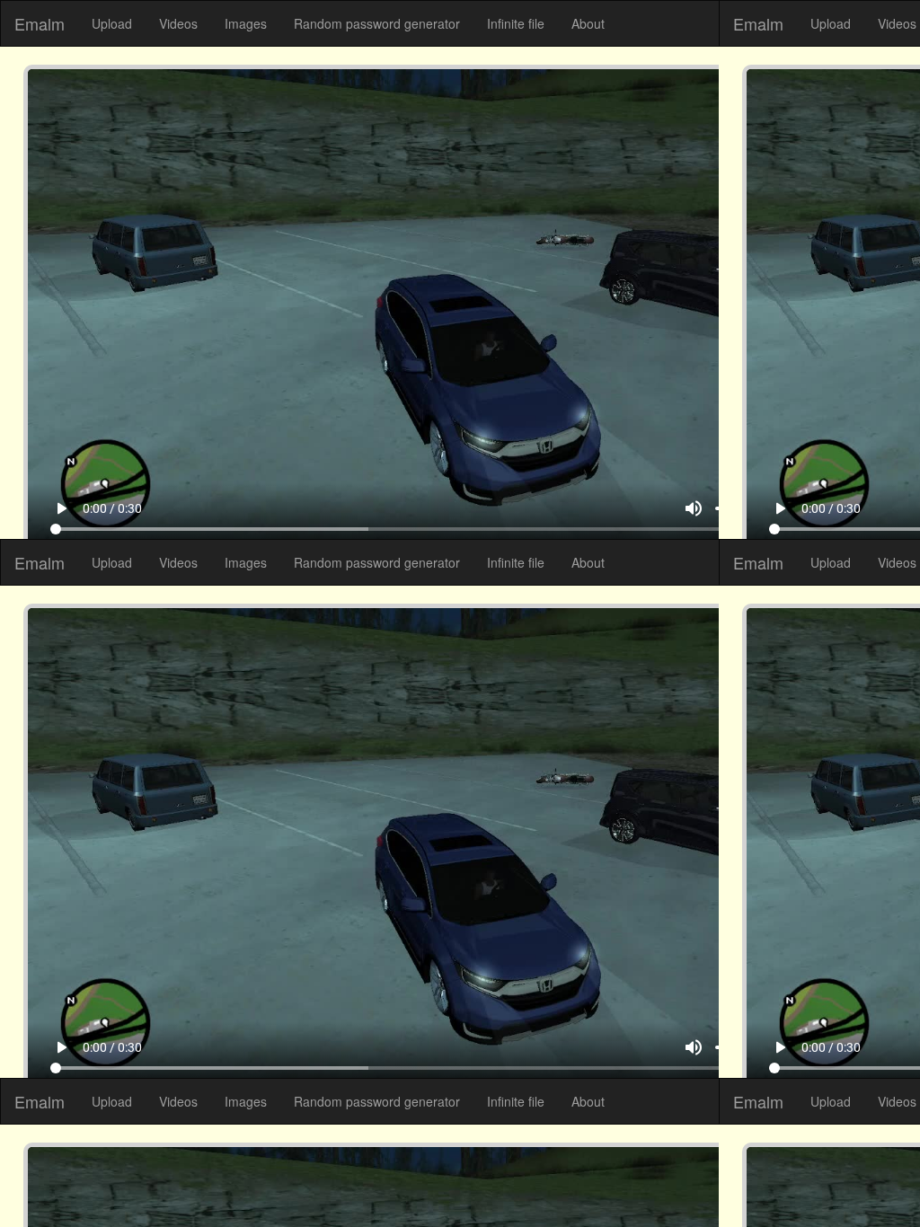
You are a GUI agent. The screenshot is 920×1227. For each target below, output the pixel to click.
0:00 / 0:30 (85, 1177)
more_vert (886, 1177)
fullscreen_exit (853, 1177)
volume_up (720, 1177)
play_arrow (34, 1177)
